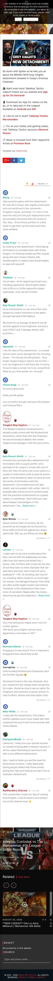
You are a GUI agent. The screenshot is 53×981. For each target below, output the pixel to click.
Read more (9, 863)
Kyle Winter (9, 519)
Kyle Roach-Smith (13, 305)
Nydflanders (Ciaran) (15, 790)
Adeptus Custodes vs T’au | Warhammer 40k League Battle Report (24, 845)
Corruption (9, 667)
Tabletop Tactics (27, 975)
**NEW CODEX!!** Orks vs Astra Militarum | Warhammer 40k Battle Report (21, 926)
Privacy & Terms (26, 977)
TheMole (8, 277)
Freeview (21, 151)
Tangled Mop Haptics (15, 425)
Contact (40, 977)
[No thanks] (49, 12)
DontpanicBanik (12, 739)
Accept (18, 19)
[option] (24, 911)
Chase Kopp (9, 384)
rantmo (7, 549)
